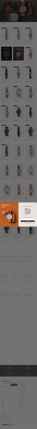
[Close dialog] (36, 203)
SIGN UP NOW (27, 221)
